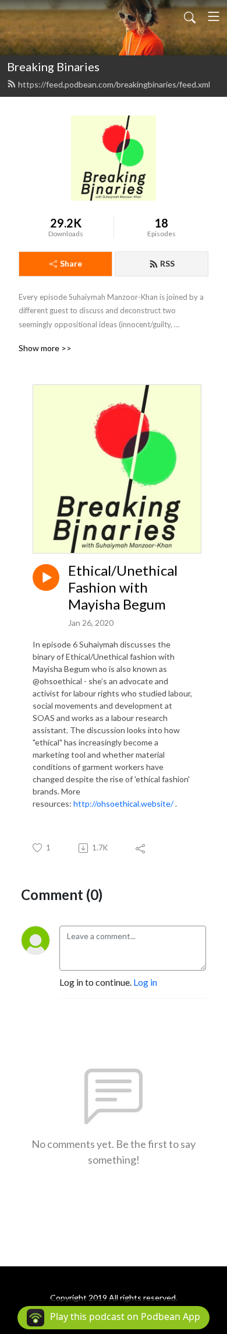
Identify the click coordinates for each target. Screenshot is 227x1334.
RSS (167, 263)
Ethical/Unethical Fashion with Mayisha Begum (123, 587)
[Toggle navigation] (213, 16)
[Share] (141, 848)
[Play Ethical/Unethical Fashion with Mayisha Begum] (46, 577)
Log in (145, 982)
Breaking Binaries (53, 66)
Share (71, 263)
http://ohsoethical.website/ (123, 803)
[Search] (189, 16)
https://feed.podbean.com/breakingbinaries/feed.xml (114, 84)
